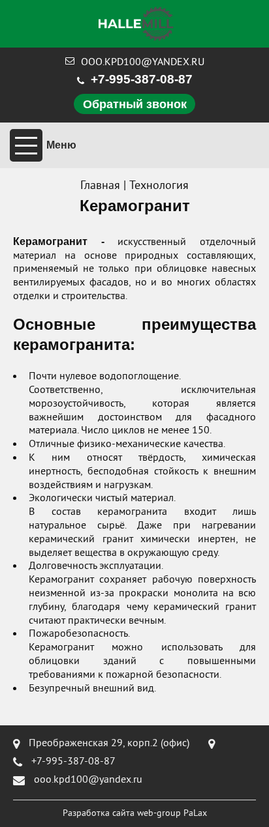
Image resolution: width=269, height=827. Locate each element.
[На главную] (136, 24)
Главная (100, 186)
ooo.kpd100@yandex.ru (142, 62)
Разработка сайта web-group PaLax (135, 813)
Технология (159, 186)
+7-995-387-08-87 (142, 79)
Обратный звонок (135, 104)
